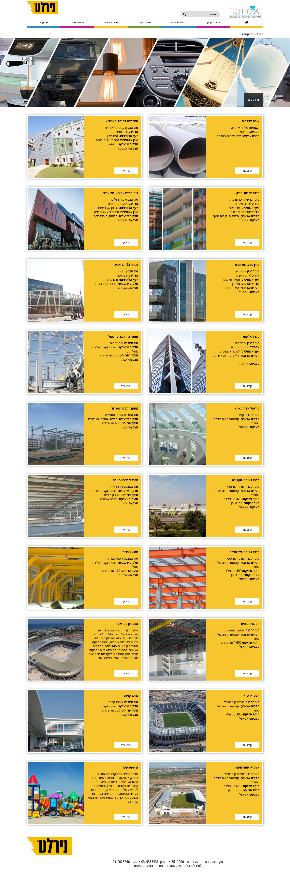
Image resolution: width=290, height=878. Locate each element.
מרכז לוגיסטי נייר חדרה (244, 552)
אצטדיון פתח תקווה (246, 768)
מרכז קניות (131, 696)
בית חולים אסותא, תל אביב (120, 193)
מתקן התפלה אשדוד (124, 408)
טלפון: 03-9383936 (154, 861)
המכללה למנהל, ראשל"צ (122, 121)
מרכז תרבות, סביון (247, 193)
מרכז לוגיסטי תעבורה (245, 480)
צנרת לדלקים (250, 121)
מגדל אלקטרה (249, 337)
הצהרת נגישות (143, 865)
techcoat (241, 12)
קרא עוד (247, 170)
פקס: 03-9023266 (124, 861)
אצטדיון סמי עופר (127, 624)
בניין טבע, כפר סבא (247, 265)
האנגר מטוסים (250, 624)
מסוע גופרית (130, 552)
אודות (159, 865)
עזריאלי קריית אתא (247, 408)
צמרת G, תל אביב (126, 265)
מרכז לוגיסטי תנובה (125, 480)
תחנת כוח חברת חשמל (123, 337)
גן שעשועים (130, 768)
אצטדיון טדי (251, 696)
